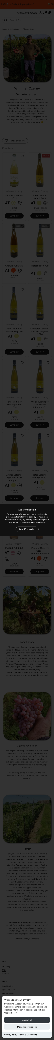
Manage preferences (27, 1027)
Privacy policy (10, 1034)
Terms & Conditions (28, 1034)
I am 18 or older (27, 529)
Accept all (27, 1020)
